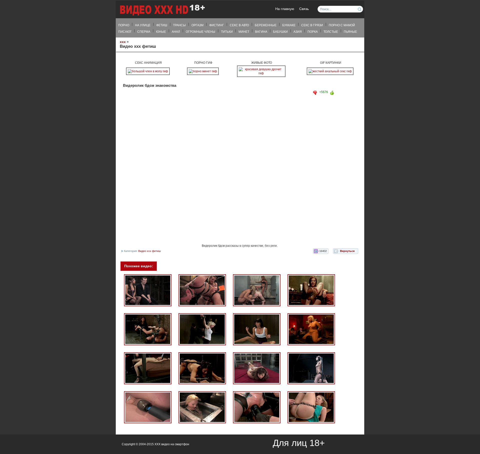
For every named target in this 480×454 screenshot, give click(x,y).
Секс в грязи (312, 25)
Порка (313, 32)
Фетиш (161, 25)
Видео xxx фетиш (149, 251)
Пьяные (350, 32)
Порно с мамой (342, 25)
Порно (123, 25)
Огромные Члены (200, 32)
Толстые (331, 32)
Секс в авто (239, 25)
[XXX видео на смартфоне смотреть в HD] (162, 10)
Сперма (143, 32)
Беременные (265, 25)
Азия (298, 32)
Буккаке (289, 25)
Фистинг (216, 25)
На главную (284, 9)
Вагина (261, 32)
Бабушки (280, 32)
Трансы (179, 25)
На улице (142, 25)
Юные (161, 32)
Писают (125, 32)
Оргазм (198, 25)
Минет (243, 32)
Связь (304, 9)
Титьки (227, 32)
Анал (176, 32)
